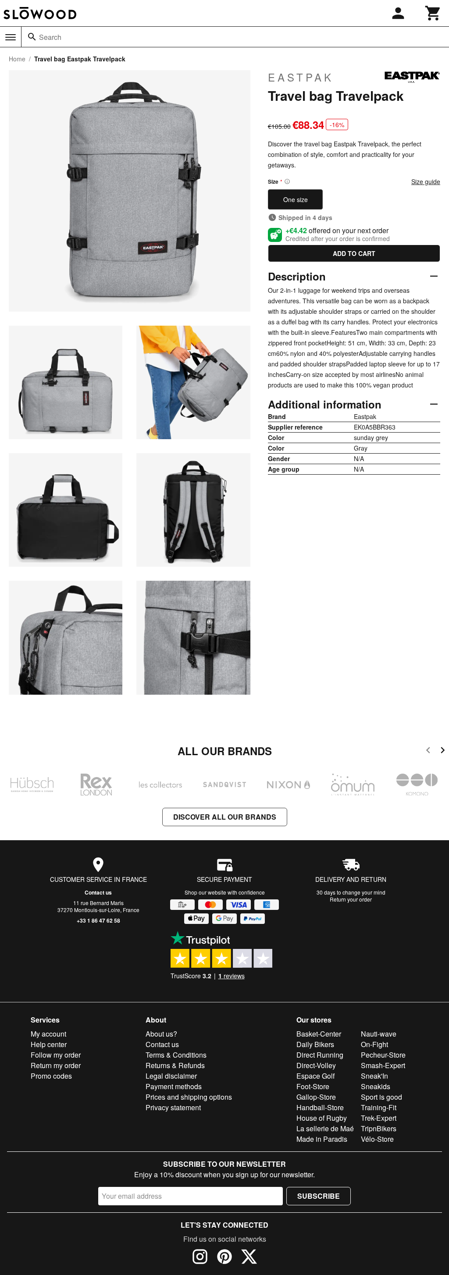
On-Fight (374, 1044)
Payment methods (174, 1086)
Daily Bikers (315, 1044)
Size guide (425, 181)
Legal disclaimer (171, 1076)
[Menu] (10, 37)
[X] (249, 1258)
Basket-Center (318, 1034)
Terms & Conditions (176, 1055)
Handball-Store (320, 1107)
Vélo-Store (377, 1139)
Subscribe (318, 1196)
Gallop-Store (316, 1097)
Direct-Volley (316, 1065)
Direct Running (319, 1055)
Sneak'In (374, 1076)
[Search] (32, 37)
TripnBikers (378, 1128)
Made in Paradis (321, 1139)
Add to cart (354, 253)
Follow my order (56, 1055)
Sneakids (375, 1086)
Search (50, 37)
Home (17, 58)
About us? (161, 1034)
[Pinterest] (224, 1258)
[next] (442, 751)
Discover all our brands (224, 817)
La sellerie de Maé (325, 1128)
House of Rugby (321, 1118)
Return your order (351, 899)
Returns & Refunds (175, 1065)
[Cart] (433, 13)
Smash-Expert (383, 1065)
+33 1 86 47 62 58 (98, 920)
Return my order (56, 1065)
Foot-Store (312, 1086)
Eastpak (301, 77)
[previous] (428, 751)
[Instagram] (200, 1258)
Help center (49, 1044)
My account (48, 1034)
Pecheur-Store (383, 1055)
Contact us (98, 892)
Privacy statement (173, 1107)
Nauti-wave (378, 1034)
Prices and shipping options (189, 1097)
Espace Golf (315, 1076)
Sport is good (381, 1097)
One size (295, 199)
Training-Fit (378, 1107)
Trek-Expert (378, 1118)
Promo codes (51, 1076)
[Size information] (287, 181)
